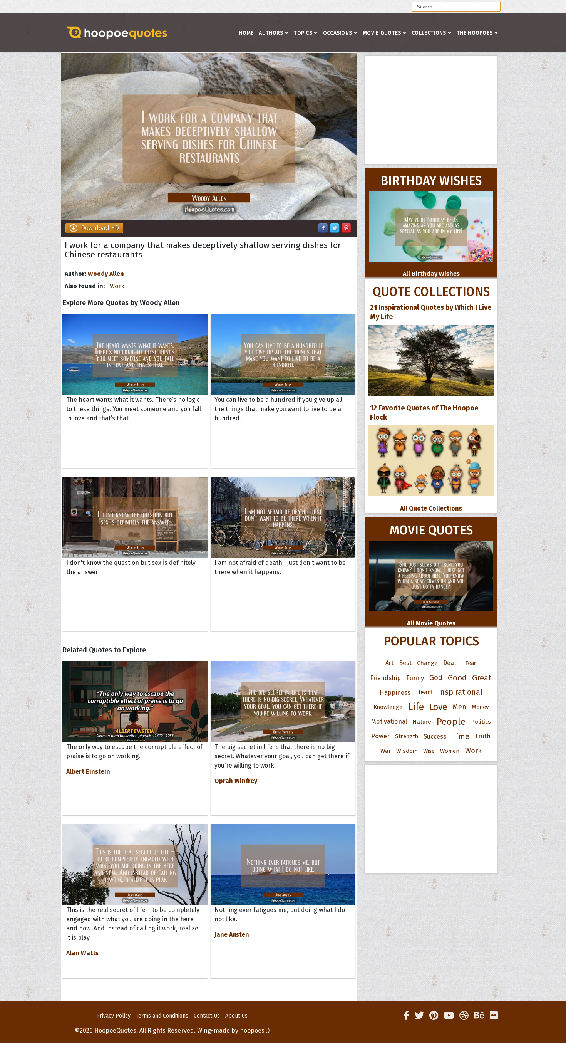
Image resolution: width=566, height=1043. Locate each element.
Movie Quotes (382, 33)
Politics (481, 721)
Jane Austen (231, 934)
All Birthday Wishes (431, 273)
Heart (424, 692)
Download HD (100, 228)
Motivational (389, 721)
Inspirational (460, 692)
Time (460, 736)
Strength (406, 736)
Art (389, 663)
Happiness (395, 692)
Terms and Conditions (162, 1016)
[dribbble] (464, 1015)
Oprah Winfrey (235, 780)
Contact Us (207, 1016)
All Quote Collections (431, 508)
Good (457, 677)
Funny (415, 678)
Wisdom (407, 750)
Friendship (385, 678)
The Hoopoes (474, 33)
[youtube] (449, 1015)
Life (416, 707)
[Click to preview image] (209, 136)
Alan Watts (82, 953)
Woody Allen (106, 273)
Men (459, 707)
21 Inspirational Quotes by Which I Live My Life (430, 312)
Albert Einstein (88, 771)
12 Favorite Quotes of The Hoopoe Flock (424, 413)
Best (405, 663)
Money (480, 707)
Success (435, 736)
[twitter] (419, 1015)
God (435, 677)
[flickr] (494, 1015)
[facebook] (406, 1015)
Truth (483, 736)
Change (427, 663)
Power (380, 736)
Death (451, 663)
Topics (303, 33)
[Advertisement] (431, 110)
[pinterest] (433, 1015)
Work (117, 286)
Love (438, 707)
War (385, 750)
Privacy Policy (113, 1016)
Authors (271, 33)
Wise (429, 750)
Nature (421, 721)
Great (482, 677)
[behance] (479, 1015)
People (451, 721)
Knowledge (387, 707)
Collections (429, 33)
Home (246, 33)
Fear (470, 663)
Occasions (337, 33)
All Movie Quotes (431, 623)
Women (450, 750)
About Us (236, 1016)
